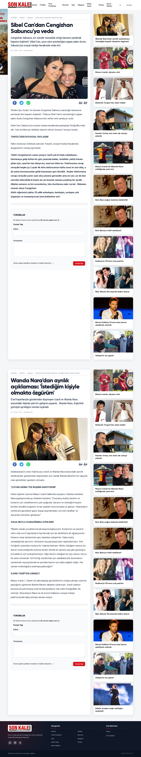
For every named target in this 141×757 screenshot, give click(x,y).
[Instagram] (15, 743)
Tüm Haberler (110, 736)
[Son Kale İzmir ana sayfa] (20, 728)
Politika (42, 5)
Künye (108, 731)
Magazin (81, 5)
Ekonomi (65, 5)
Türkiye (101, 5)
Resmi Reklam (109, 5)
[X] (20, 743)
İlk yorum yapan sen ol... (50, 220)
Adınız (15, 229)
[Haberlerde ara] (120, 5)
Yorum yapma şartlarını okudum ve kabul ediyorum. (32, 263)
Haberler (22, 17)
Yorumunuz (17, 241)
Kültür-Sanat (89, 5)
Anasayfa (14, 17)
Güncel (34, 5)
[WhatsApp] (10, 743)
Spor (73, 5)
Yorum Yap (79, 263)
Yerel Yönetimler (52, 5)
